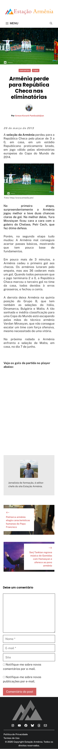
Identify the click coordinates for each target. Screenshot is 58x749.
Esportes (25, 70)
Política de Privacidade (16, 734)
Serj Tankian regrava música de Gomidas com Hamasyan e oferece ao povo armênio (40, 559)
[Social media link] (12, 725)
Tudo (35, 70)
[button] (51, 23)
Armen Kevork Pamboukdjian (29, 115)
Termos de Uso (11, 738)
